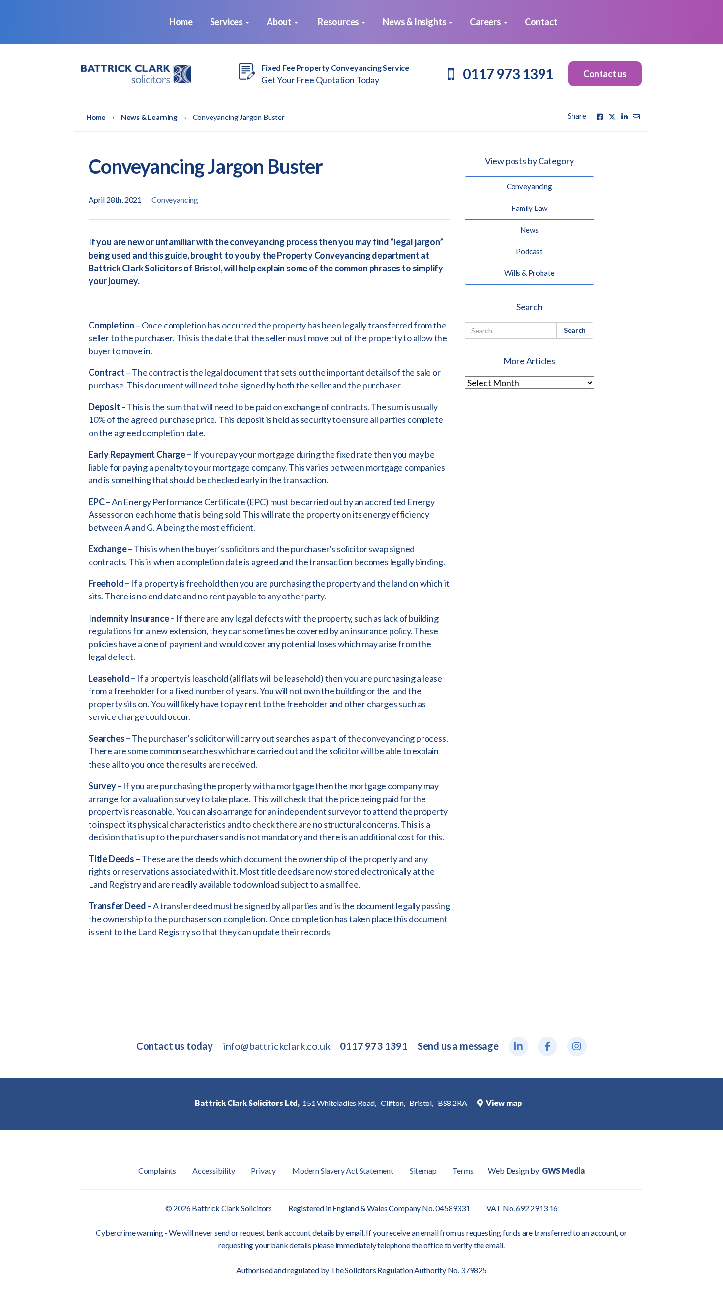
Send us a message (458, 1046)
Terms (462, 1170)
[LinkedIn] (518, 1046)
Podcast (529, 251)
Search (575, 330)
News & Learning (149, 117)
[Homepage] (136, 74)
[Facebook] (600, 116)
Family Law (529, 208)
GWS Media (563, 1170)
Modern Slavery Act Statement (342, 1170)
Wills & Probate (529, 273)
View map (503, 1102)
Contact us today (174, 1046)
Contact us (605, 73)
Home (180, 21)
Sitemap (423, 1170)
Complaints (157, 1170)
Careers (486, 21)
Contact (541, 21)
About (280, 21)
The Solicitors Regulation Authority (388, 1270)
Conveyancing (174, 199)
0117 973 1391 (508, 73)
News (529, 229)
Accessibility (213, 1170)
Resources (339, 21)
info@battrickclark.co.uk (277, 1046)
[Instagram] (577, 1046)
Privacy (263, 1170)
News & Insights (415, 21)
